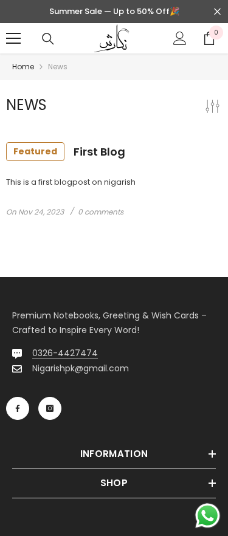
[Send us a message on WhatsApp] (207, 515)
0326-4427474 (65, 353)
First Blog (69, 151)
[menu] (13, 38)
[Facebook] (17, 408)
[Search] (48, 39)
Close (217, 11)
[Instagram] (49, 408)
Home (23, 66)
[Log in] (180, 38)
